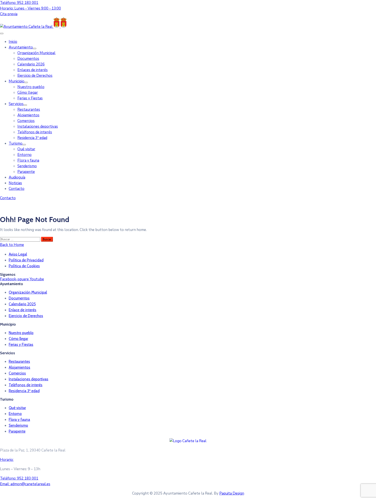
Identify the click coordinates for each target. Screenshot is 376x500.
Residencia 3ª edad (32, 137)
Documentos (28, 58)
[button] (8, 14)
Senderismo (27, 166)
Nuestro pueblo (30, 86)
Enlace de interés (22, 310)
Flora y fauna (28, 160)
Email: (25, 484)
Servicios (16, 103)
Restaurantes (28, 109)
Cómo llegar (27, 92)
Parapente (26, 171)
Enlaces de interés (32, 69)
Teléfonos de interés (34, 132)
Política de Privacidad (26, 260)
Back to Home (12, 244)
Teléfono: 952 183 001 (19, 2)
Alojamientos (28, 115)
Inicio (13, 41)
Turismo (15, 143)
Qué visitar (26, 149)
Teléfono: (19, 478)
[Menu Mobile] (1, 33)
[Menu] (34, 48)
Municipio (16, 81)
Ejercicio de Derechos (34, 75)
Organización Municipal (36, 52)
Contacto (16, 188)
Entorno (24, 154)
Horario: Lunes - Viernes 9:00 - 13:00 (30, 8)
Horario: (6, 459)
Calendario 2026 (31, 64)
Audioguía (17, 177)
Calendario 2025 (22, 304)
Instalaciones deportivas (37, 126)
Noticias (15, 183)
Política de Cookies (24, 266)
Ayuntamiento (21, 47)
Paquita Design (231, 493)
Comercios (26, 120)
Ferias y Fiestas (30, 98)
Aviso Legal (18, 254)
